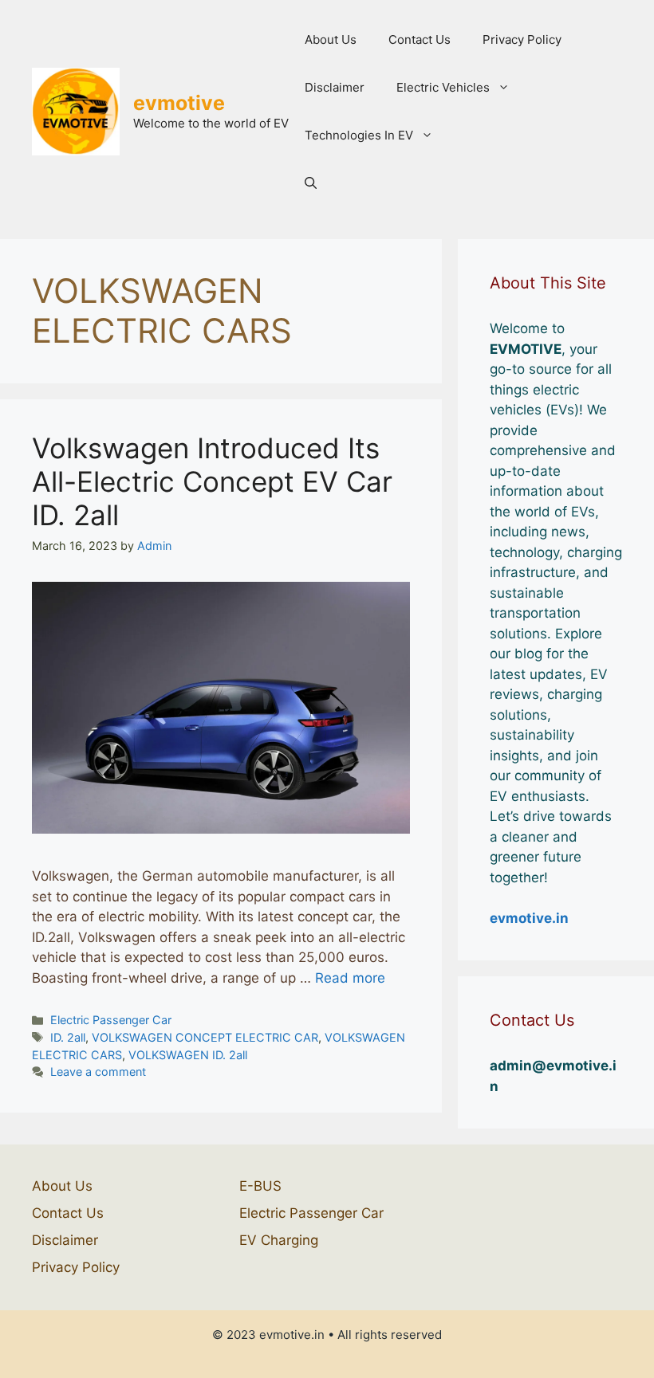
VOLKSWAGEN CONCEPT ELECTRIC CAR (205, 1037)
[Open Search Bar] (311, 183)
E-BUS (260, 1186)
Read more (350, 978)
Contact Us (419, 39)
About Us (331, 39)
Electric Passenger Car (110, 1020)
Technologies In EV (359, 135)
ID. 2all (67, 1037)
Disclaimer (334, 87)
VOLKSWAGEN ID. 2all (187, 1055)
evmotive (179, 103)
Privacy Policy (522, 39)
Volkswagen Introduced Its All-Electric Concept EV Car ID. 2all (212, 481)
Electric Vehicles (443, 87)
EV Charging (278, 1240)
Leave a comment (98, 1071)
